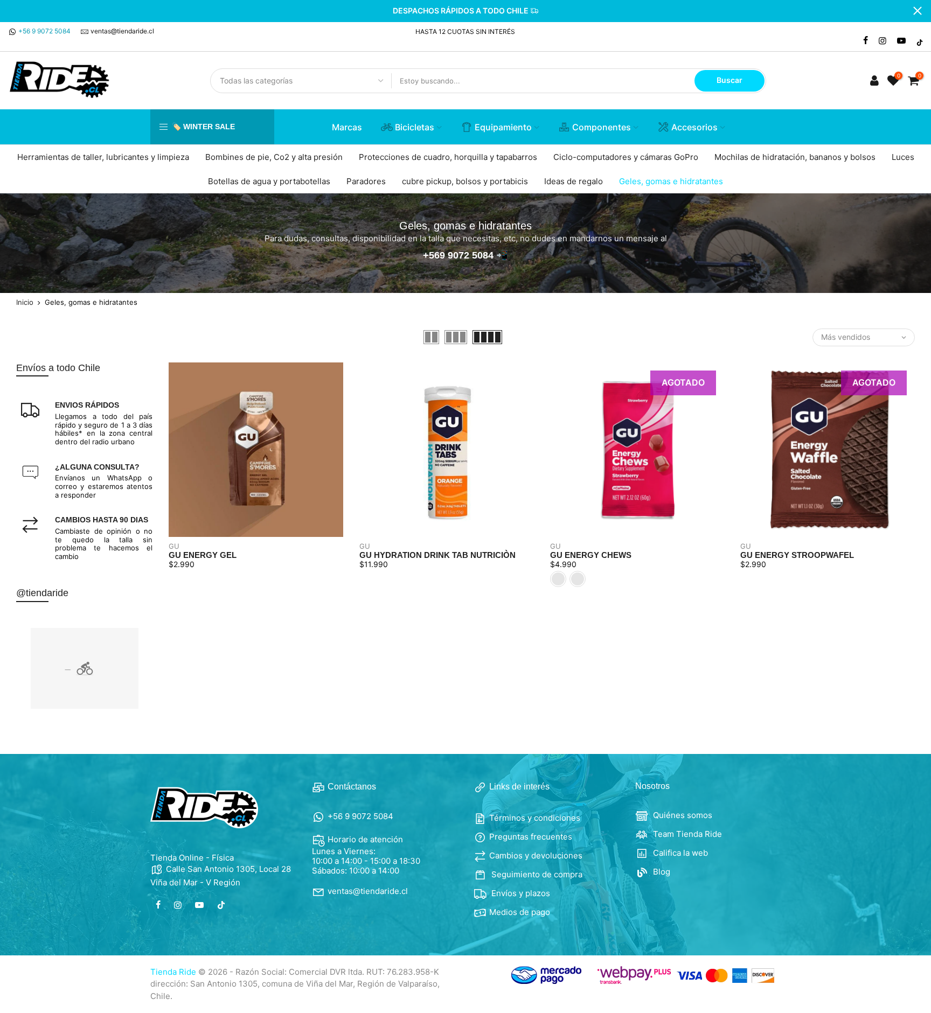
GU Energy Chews (590, 555)
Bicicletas (414, 127)
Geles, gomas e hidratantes (671, 181)
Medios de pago (519, 912)
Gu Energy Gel (203, 555)
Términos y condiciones (534, 818)
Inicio (24, 302)
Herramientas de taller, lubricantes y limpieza (103, 157)
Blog (660, 872)
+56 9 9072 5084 (44, 31)
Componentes (601, 127)
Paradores (366, 181)
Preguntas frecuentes (530, 837)
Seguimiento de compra (535, 874)
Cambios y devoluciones (535, 855)
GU (174, 546)
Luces (903, 157)
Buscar (729, 80)
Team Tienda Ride (686, 834)
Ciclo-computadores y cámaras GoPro (625, 157)
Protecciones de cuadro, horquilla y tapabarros (448, 157)
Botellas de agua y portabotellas (269, 181)
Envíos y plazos (519, 893)
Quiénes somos (681, 815)
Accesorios (694, 127)
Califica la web (679, 853)
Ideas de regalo (573, 181)
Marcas (347, 127)
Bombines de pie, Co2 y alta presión (274, 157)
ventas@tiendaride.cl (122, 31)
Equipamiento (503, 127)
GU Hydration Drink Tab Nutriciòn (437, 555)
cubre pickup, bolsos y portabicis (465, 181)
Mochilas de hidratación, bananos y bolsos (795, 157)
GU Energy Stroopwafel (797, 555)
